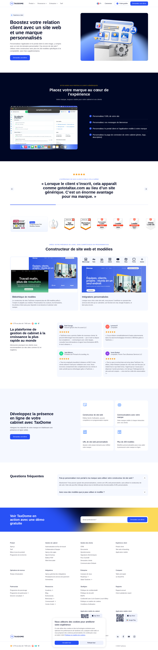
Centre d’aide (49, 604)
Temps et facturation (16, 574)
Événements (49, 596)
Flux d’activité (85, 558)
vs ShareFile (120, 577)
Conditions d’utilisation (88, 604)
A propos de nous (86, 574)
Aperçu (12, 546)
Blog (46, 593)
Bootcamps (49, 598)
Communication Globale (88, 563)
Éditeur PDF (49, 558)
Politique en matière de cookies (91, 601)
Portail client (120, 546)
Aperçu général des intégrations (55, 574)
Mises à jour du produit (17, 552)
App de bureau (50, 555)
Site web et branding (122, 549)
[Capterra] (38, 323)
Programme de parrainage (18, 590)
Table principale (121, 574)
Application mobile (122, 552)
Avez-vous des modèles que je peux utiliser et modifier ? (82, 492)
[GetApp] (35, 323)
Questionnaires (85, 552)
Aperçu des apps (50, 552)
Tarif (61, 3)
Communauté (49, 601)
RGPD (83, 596)
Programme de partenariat (18, 593)
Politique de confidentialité (89, 590)
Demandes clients (86, 560)
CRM (82, 546)
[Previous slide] (12, 189)
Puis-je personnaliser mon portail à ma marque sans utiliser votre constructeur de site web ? (96, 478)
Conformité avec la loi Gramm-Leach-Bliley (94, 598)
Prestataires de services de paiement (57, 577)
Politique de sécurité (87, 593)
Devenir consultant (16, 596)
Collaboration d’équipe (52, 549)
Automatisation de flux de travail (55, 546)
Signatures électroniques (89, 555)
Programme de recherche (18, 555)
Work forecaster (50, 560)
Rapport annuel (121, 590)
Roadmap (84, 577)
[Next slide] (146, 189)
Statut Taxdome (86, 579)
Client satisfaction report (123, 593)
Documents (84, 549)
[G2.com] (33, 323)
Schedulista (49, 579)
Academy (48, 590)
